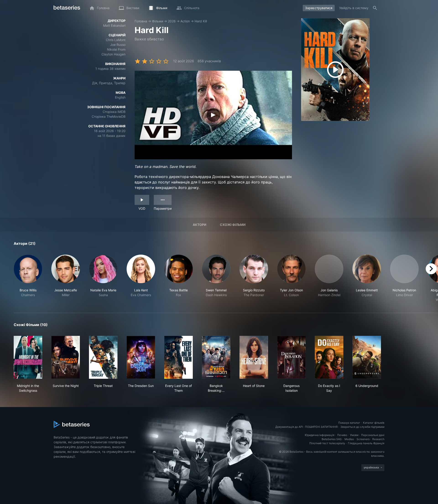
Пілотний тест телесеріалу (327, 443)
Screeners (363, 439)
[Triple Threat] (103, 357)
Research (378, 439)
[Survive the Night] (65, 357)
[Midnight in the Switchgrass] (28, 357)
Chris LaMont (115, 40)
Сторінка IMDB (114, 112)
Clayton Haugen (113, 54)
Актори (199, 225)
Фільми (157, 21)
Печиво (342, 435)
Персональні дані (372, 435)
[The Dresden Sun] (141, 357)
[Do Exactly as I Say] (329, 357)
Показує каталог (349, 422)
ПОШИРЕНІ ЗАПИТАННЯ (321, 426)
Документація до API (289, 426)
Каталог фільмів (373, 422)
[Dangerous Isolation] (291, 357)
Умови (354, 435)
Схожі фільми (232, 225)
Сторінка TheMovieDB (108, 116)
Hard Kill (201, 21)
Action (185, 21)
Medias (349, 439)
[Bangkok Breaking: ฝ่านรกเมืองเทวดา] (216, 357)
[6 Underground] (366, 357)
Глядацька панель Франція (366, 443)
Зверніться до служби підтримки (362, 426)
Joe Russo (117, 45)
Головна (141, 21)
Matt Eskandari (114, 25)
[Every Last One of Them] (178, 357)
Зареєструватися (318, 8)
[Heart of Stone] (254, 357)
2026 (172, 21)
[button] (28, 278)
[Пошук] (375, 8)
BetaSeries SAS (332, 439)
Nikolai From (116, 49)
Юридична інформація (319, 435)
